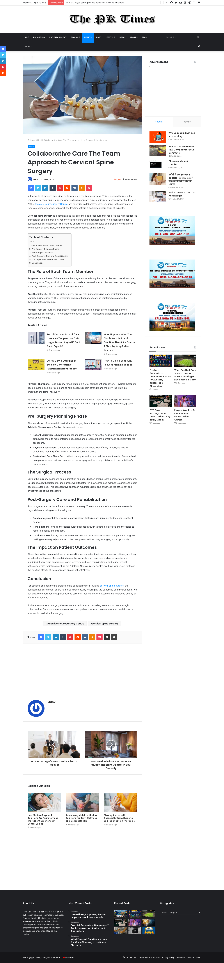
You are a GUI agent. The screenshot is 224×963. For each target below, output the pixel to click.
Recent (187, 121)
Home (32, 140)
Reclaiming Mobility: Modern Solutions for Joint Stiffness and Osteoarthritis (82, 818)
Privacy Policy (168, 957)
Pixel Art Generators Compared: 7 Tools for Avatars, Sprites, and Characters (102, 2)
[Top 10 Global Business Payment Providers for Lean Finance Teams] (148, 922)
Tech (144, 37)
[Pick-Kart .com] (112, 19)
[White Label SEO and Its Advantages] (157, 196)
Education (39, 37)
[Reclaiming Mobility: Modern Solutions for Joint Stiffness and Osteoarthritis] (82, 802)
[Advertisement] (82, 669)
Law (98, 37)
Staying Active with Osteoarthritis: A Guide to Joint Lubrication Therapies (119, 818)
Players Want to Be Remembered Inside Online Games (184, 415)
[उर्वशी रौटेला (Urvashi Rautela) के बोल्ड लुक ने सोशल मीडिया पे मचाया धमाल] (157, 179)
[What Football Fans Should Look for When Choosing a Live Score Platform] (185, 361)
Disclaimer (180, 957)
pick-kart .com (193, 957)
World (28, 46)
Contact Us (154, 957)
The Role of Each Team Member (47, 245)
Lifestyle (110, 37)
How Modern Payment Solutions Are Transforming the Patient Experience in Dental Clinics (43, 819)
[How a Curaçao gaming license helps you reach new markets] (120, 913)
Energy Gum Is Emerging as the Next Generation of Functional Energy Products (62, 364)
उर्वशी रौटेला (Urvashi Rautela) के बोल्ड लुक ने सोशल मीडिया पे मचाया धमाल (181, 179)
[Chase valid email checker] (157, 165)
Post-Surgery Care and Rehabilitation (50, 256)
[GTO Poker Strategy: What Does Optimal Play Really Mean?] (160, 401)
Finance (75, 37)
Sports (133, 37)
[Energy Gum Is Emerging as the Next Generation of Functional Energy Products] (36, 364)
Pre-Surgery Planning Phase (45, 249)
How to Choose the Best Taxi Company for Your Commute (182, 149)
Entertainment (58, 37)
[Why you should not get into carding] (157, 137)
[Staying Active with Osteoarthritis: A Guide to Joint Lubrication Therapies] (120, 802)
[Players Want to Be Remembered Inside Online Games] (185, 401)
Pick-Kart (69, 957)
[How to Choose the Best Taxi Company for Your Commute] (157, 150)
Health (88, 37)
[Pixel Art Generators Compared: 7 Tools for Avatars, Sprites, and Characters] (160, 361)
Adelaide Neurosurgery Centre (51, 204)
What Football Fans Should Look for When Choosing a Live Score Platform (185, 375)
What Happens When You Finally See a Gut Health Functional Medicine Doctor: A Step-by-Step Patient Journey (120, 342)
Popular (159, 121)
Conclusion (37, 263)
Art (27, 37)
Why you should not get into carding (182, 134)
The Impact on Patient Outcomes (48, 259)
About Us (143, 957)
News (122, 37)
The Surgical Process (42, 252)
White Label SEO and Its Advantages (182, 194)
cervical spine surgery (112, 585)
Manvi (35, 179)
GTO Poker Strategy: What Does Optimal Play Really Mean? (159, 415)
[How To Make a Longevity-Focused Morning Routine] (93, 364)
